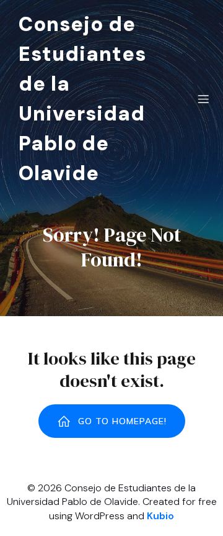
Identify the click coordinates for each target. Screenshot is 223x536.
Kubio (160, 515)
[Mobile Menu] (203, 98)
